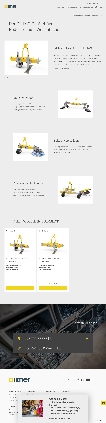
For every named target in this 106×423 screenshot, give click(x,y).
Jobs (94, 3)
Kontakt (99, 3)
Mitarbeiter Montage (60, 410)
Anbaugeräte (72, 7)
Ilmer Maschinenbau (78, 15)
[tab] (5, 77)
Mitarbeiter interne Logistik (63, 402)
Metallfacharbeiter (59, 413)
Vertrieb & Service (86, 7)
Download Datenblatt (61, 69)
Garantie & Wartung (15, 395)
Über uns (88, 3)
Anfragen (20, 288)
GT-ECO (99, 15)
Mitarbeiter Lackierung (61, 407)
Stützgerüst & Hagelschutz (13, 413)
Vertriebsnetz (13, 397)
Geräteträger (94, 15)
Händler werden (14, 400)
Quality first (60, 7)
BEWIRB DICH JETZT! (59, 418)
